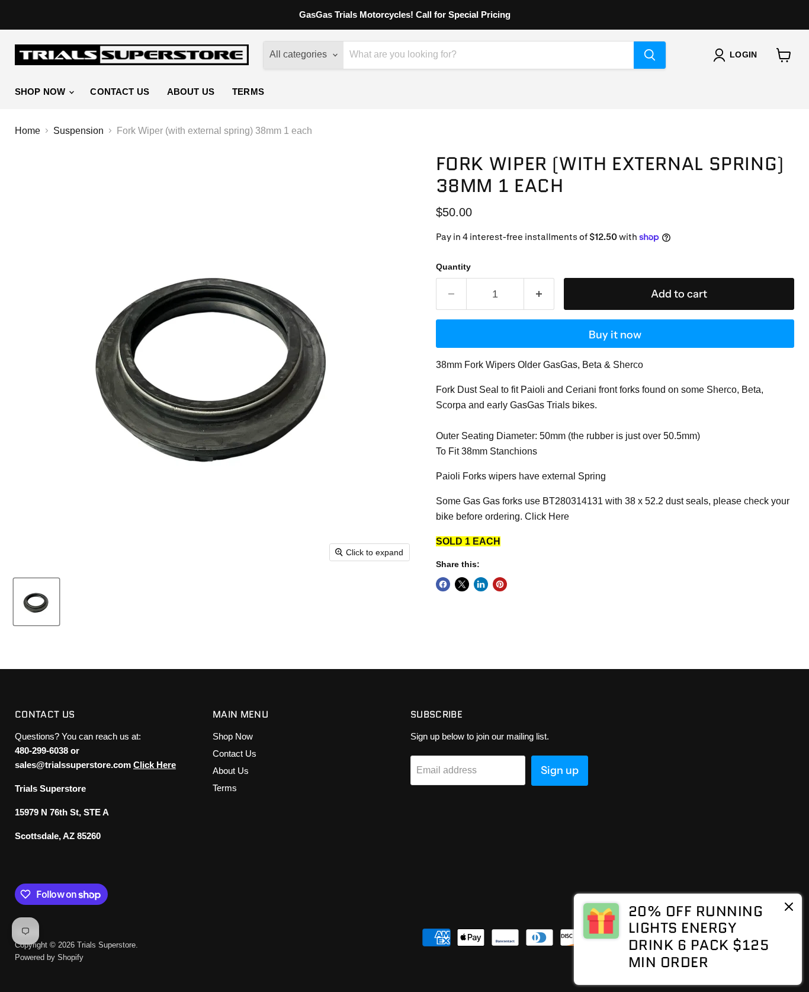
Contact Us (119, 92)
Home (27, 131)
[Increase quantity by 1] (539, 294)
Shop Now (41, 92)
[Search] (650, 55)
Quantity (453, 266)
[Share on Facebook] (443, 584)
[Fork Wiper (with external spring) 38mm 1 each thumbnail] (36, 601)
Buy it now (615, 334)
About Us (190, 92)
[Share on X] (462, 584)
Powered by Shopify (49, 957)
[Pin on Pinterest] (500, 584)
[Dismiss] (788, 908)
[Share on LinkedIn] (481, 584)
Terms (248, 92)
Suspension (78, 131)
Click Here (547, 516)
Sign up (560, 770)
